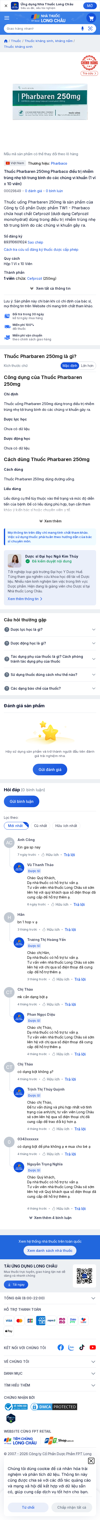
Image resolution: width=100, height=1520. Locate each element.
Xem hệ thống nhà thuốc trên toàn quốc (50, 1241)
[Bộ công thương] (16, 1407)
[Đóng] (5, 6)
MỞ (90, 6)
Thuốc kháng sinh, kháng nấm (49, 41)
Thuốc (16, 41)
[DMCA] (54, 1407)
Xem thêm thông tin (23, 599)
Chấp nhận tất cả (71, 1507)
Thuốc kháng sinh (18, 47)
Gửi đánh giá (50, 769)
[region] (50, 102)
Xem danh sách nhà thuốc (49, 1250)
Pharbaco (59, 163)
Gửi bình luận (21, 801)
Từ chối (28, 1507)
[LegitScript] (28, 1418)
